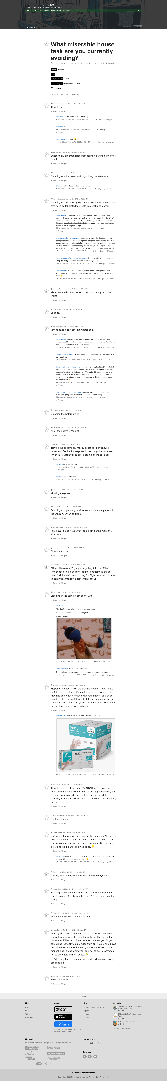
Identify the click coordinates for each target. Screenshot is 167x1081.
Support (86, 1011)
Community (117, 1003)
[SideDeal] (34, 1058)
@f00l (58, 668)
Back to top (84, 996)
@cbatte (59, 464)
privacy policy (67, 1031)
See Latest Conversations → (123, 1028)
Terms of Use (104, 1077)
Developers (29, 1017)
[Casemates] (45, 1063)
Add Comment (33, 27)
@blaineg (60, 367)
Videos (27, 1014)
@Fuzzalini (71, 258)
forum (49, 5)
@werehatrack (61, 215)
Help (85, 1003)
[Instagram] (90, 1056)
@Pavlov (59, 605)
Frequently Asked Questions (94, 1007)
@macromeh (69, 392)
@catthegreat (61, 238)
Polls (27, 1011)
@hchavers (60, 186)
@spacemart (61, 339)
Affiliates (86, 1017)
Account (57, 1003)
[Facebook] (85, 1056)
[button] (28, 10)
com (41, 5)
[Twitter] (95, 1056)
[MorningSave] (56, 1053)
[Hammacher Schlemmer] (34, 1048)
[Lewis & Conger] (56, 1048)
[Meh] (33, 3)
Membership (29, 1039)
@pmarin (59, 116)
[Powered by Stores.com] (83, 1073)
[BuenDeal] (56, 1058)
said (74, 119)
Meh (27, 1003)
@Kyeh (59, 139)
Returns (86, 1014)
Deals (27, 1007)
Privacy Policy (94, 1077)
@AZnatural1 (61, 715)
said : (71, 104)
